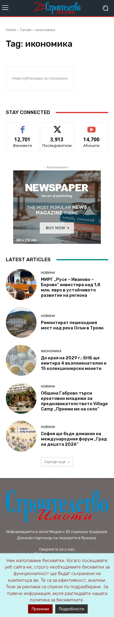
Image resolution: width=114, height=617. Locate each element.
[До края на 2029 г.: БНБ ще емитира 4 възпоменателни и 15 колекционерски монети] (21, 360)
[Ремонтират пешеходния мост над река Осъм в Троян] (21, 322)
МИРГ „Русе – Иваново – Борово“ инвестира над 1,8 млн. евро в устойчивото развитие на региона (70, 287)
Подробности (71, 608)
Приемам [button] (40, 608)
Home (11, 29)
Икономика (51, 351)
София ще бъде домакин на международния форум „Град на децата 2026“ (74, 439)
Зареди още (55, 461)
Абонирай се (91, 126)
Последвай (57, 126)
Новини (48, 272)
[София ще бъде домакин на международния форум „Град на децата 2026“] (21, 436)
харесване (22, 126)
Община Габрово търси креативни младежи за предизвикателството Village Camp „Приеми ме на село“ (74, 401)
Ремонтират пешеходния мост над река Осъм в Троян (72, 325)
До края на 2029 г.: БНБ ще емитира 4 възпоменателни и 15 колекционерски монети (73, 363)
